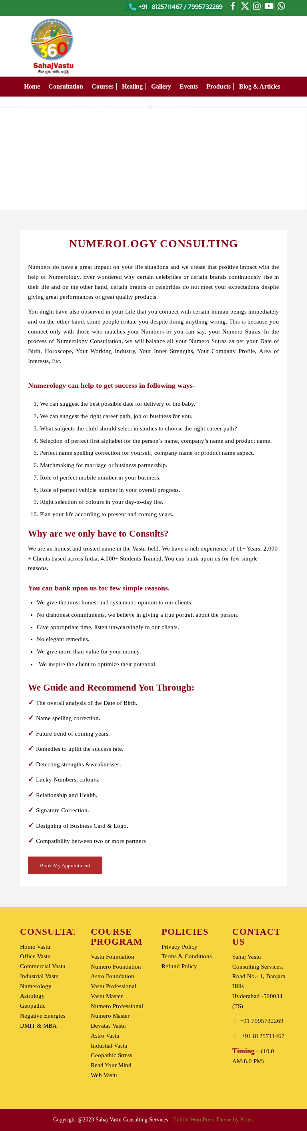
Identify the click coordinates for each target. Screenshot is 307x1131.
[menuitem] (32, 87)
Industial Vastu (109, 1045)
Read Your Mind (111, 1065)
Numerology (36, 986)
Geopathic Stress (111, 1055)
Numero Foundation (116, 966)
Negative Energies (43, 1016)
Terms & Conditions (186, 956)
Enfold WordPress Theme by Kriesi (213, 1120)
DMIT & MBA (38, 1025)
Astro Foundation (112, 976)
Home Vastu (35, 946)
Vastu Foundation (112, 956)
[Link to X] (245, 6)
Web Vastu (104, 1075)
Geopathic (33, 1006)
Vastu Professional (113, 986)
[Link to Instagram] (257, 6)
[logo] (53, 46)
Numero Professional (117, 1006)
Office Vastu (35, 956)
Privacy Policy (179, 946)
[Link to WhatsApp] (281, 6)
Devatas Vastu (108, 1025)
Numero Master (110, 1016)
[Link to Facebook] (233, 6)
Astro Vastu (105, 1035)
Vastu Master (107, 996)
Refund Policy (179, 966)
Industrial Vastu (39, 976)
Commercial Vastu (43, 966)
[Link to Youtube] (269, 6)
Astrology (32, 996)
